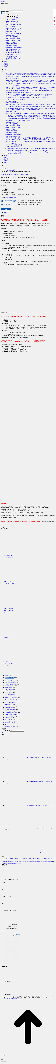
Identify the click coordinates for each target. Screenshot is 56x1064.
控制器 (20, 861)
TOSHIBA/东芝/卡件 (9, 687)
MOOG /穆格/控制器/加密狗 (10, 722)
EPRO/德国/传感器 (8, 692)
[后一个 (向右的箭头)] (2, 1059)
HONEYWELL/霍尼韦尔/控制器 (11, 699)
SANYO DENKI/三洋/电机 (10, 702)
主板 (35, 860)
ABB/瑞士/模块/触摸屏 (10, 197)
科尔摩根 (52, 861)
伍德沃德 (40, 860)
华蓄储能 (6, 675)
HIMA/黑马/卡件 (8, 690)
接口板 (13, 861)
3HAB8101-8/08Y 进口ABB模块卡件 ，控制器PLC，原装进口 (9, 663)
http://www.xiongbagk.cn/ (47, 521)
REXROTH (17, 860)
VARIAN (26, 860)
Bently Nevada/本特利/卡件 (10, 682)
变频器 (49, 860)
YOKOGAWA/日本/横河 (9, 707)
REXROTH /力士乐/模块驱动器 (11, 697)
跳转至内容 (3, 1)
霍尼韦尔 (19, 863)
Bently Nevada (31, 858)
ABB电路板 (16, 858)
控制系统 (26, 861)
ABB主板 (11, 858)
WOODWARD (31, 860)
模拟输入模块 (40, 861)
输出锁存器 (7, 863)
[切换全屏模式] (4, 1061)
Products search (5, 11)
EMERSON (45, 858)
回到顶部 (54, 11)
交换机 (37, 860)
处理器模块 (5, 861)
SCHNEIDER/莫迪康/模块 (10, 694)
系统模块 (3, 863)
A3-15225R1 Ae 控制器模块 (16, 189)
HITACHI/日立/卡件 (8, 721)
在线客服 (54, 24)
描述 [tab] (5, 212)
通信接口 (12, 863)
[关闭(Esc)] (1, 1061)
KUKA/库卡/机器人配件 (9, 716)
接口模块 (17, 861)
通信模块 (15, 863)
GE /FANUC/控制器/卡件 (9, 680)
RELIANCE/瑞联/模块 (9, 719)
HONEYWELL (4, 860)
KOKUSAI (9, 860)
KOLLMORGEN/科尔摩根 (10, 709)
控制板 (23, 861)
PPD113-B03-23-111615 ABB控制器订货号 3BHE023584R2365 (9, 555)
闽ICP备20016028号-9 (48, 997)
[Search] (1, 13)
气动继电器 (45, 861)
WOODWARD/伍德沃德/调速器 (11, 712)
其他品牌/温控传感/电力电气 (10, 726)
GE (52, 858)
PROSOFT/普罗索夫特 (9, 689)
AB (2, 858)
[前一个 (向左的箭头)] (1, 1059)
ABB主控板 (7, 858)
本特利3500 (14, 999)
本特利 (33, 861)
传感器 (44, 860)
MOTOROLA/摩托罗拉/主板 (10, 706)
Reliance (13, 860)
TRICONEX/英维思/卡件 (9, 685)
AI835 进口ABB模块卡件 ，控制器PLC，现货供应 (9, 583)
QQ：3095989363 (6, 204)
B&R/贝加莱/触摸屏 (8, 695)
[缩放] (5, 1061)
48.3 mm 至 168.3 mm (15, 320)
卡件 (46, 860)
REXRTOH (22, 860)
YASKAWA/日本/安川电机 (10, 714)
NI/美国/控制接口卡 (8, 704)
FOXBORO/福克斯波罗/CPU (10, 684)
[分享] (2, 1061)
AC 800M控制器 (21, 858)
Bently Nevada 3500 (39, 858)
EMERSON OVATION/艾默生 (10, 701)
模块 (36, 861)
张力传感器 (10, 861)
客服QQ (54, 17)
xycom (6, 724)
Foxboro (49, 858)
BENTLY (26, 858)
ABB (4, 858)
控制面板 (30, 861)
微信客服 (54, 21)
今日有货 (6, 209)
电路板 (48, 861)
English (20, 999)
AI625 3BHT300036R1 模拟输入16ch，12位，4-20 (8, 610)
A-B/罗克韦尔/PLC (8, 679)
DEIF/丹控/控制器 (8, 717)
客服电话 (54, 14)
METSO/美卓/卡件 (8, 711)
